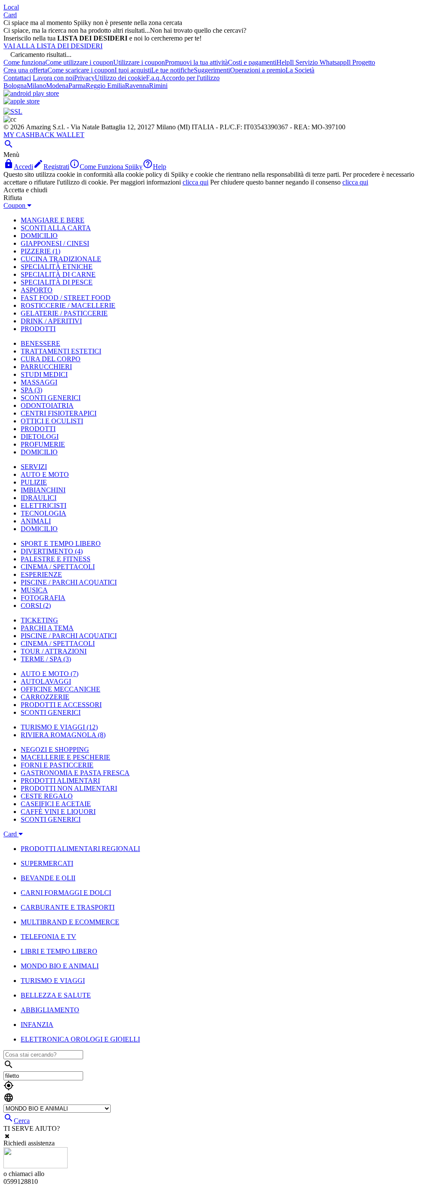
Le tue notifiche (172, 70)
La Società (300, 70)
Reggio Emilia (105, 85)
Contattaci (17, 77)
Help (283, 62)
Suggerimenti (212, 70)
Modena (57, 85)
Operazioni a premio (258, 70)
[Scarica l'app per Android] (31, 93)
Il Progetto (361, 62)
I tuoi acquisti (133, 70)
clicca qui (195, 182)
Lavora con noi (53, 77)
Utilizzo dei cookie (120, 77)
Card (10, 15)
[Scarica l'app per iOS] (21, 101)
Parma (77, 85)
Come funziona (24, 62)
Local (11, 7)
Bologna (15, 85)
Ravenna (137, 85)
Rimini (158, 85)
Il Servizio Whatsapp (318, 62)
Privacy (84, 77)
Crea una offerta (25, 70)
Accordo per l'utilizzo (190, 77)
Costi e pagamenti (252, 62)
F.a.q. (153, 77)
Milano (36, 85)
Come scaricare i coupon (81, 70)
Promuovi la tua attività (196, 62)
